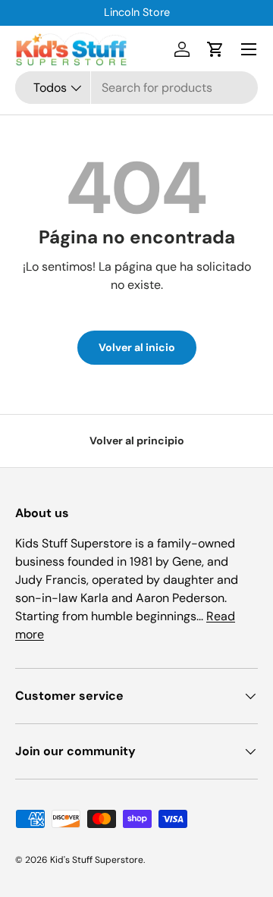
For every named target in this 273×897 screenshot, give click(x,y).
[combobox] (136, 87)
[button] (215, 49)
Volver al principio (136, 440)
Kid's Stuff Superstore (96, 860)
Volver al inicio (137, 347)
